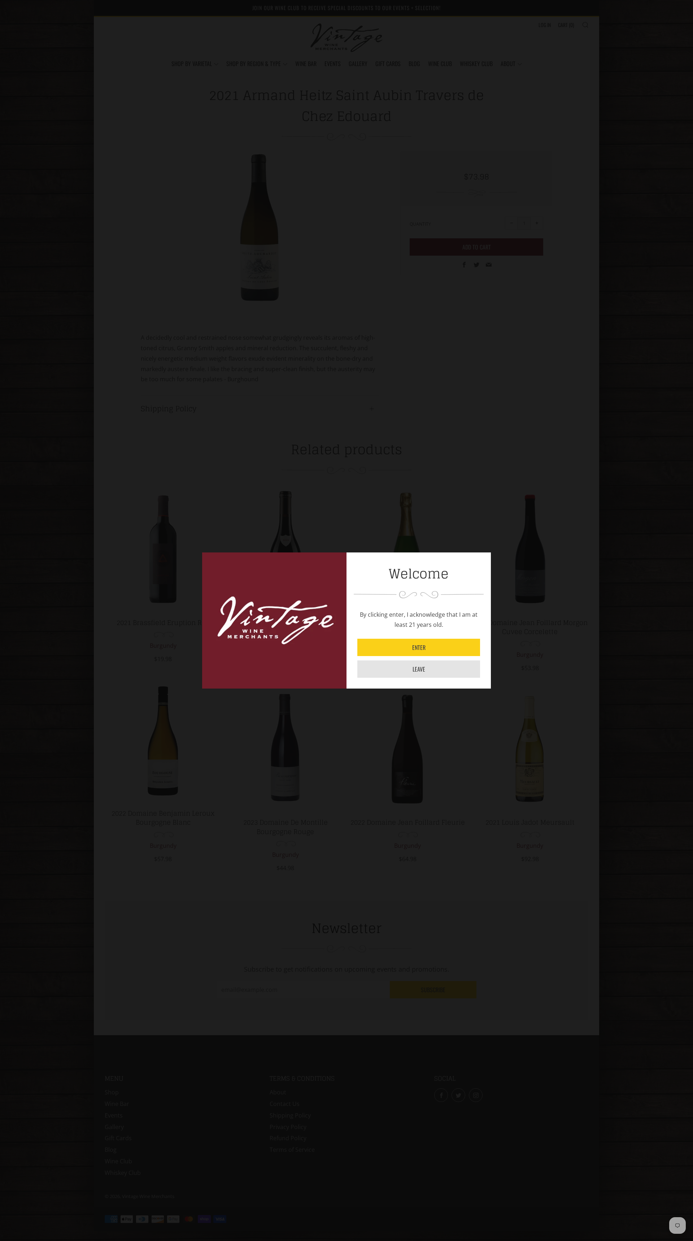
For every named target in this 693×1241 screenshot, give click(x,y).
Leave (419, 669)
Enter (419, 647)
